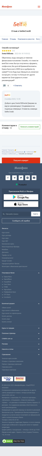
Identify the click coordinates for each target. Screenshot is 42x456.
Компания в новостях (26, 39)
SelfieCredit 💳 (31, 152)
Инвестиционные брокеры (10, 247)
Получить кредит (21, 160)
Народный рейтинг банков (10, 263)
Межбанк (5, 249)
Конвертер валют (7, 258)
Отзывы (13, 39)
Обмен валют (6, 308)
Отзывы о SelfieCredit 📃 (10, 154)
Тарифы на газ (6, 255)
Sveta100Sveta (7, 53)
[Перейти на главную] (7, 6)
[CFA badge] (32, 379)
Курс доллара (6, 235)
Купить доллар (7, 316)
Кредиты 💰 (12, 150)
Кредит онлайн (7, 261)
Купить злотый (7, 322)
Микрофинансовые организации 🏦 (13, 152)
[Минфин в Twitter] (21, 177)
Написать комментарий (29, 127)
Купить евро (6, 319)
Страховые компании (9, 370)
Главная (5, 39)
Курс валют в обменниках (10, 310)
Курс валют (5, 232)
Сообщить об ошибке (21, 221)
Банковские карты (8, 244)
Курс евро (5, 238)
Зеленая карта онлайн (9, 358)
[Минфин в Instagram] (27, 177)
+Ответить (17, 86)
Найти (35, 214)
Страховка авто (7, 367)
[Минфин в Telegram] (14, 177)
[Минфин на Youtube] (34, 177)
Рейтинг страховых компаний (11, 364)
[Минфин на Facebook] (8, 177)
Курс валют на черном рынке (11, 313)
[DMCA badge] (21, 441)
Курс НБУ (5, 241)
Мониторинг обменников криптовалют (14, 266)
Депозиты (5, 252)
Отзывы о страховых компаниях (12, 361)
